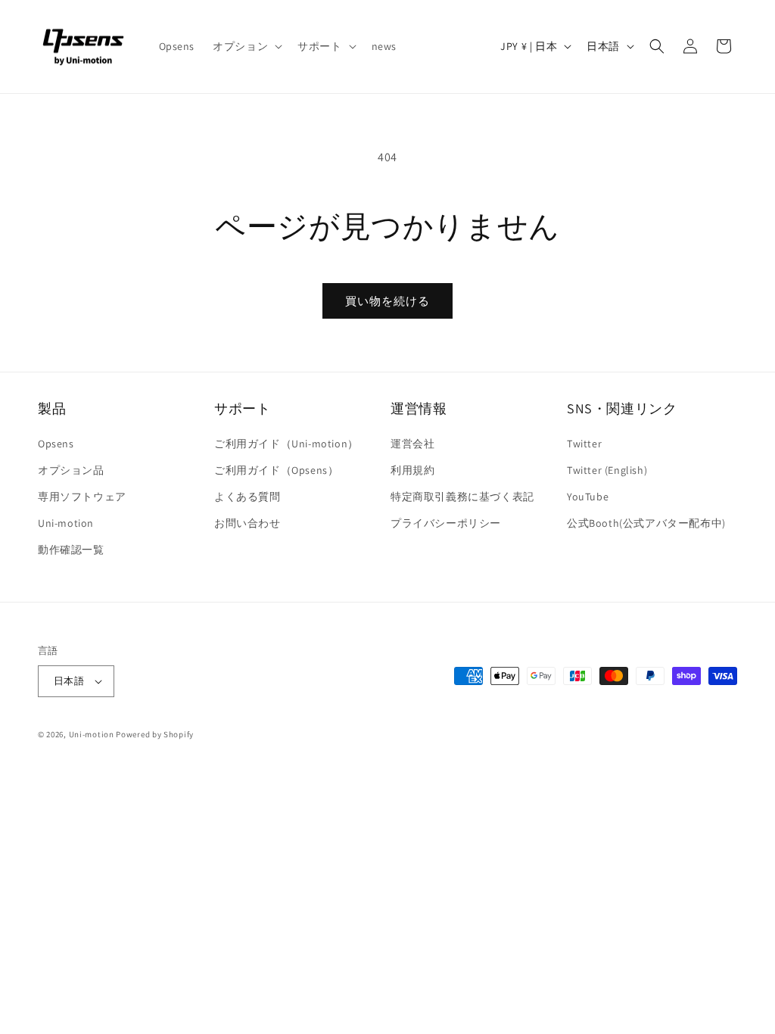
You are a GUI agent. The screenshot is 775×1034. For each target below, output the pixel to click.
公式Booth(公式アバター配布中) (646, 523)
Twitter (584, 443)
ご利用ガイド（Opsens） (276, 470)
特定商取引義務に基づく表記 (462, 496)
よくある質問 (247, 496)
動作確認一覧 (71, 549)
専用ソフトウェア (82, 496)
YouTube (587, 496)
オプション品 (71, 470)
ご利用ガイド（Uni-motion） (286, 443)
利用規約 (412, 470)
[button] (246, 46)
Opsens (56, 443)
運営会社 (412, 443)
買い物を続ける (387, 301)
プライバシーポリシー (446, 523)
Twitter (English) (607, 470)
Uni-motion (66, 523)
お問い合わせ (247, 523)
